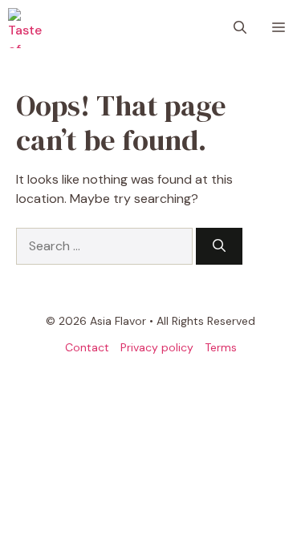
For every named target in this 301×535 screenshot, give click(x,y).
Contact (87, 347)
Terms (221, 347)
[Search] (219, 246)
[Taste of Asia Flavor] (28, 28)
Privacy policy (156, 347)
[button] (240, 28)
